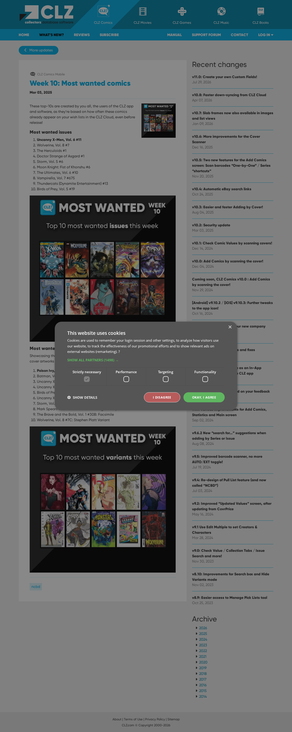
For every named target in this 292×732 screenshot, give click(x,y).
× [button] (230, 327)
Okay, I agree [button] (204, 397)
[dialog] (146, 366)
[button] (146, 360)
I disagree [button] (162, 397)
